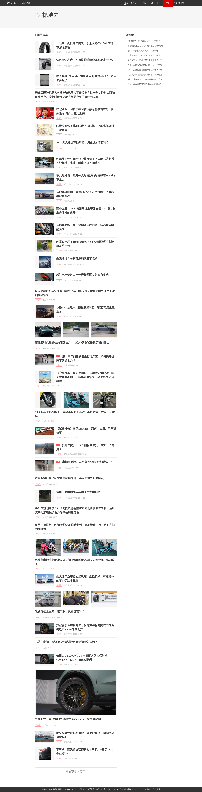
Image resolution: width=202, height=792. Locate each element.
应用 (16, 3)
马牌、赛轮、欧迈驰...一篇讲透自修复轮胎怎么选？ (66, 641)
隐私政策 (115, 789)
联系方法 (91, 789)
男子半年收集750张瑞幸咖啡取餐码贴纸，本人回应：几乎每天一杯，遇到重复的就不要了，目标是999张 (147, 84)
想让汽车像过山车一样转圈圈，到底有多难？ (83, 274)
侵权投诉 (156, 789)
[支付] (152, 3)
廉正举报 (148, 789)
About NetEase (72, 789)
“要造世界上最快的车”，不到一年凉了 (144, 41)
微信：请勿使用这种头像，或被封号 (143, 51)
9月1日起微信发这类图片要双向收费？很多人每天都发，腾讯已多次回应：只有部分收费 (147, 70)
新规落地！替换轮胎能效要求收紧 (77, 258)
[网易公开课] (134, 3)
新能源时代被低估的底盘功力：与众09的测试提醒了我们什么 (72, 342)
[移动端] (126, 3)
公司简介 (82, 789)
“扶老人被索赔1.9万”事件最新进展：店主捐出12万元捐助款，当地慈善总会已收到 (147, 79)
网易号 (59, 52)
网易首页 (8, 3)
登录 (167, 3)
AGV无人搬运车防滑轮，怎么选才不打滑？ (82, 142)
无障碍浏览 (25, 3)
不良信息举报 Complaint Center (131, 789)
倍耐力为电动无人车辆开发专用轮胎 (78, 491)
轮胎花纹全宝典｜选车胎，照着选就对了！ (61, 611)
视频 (59, 365)
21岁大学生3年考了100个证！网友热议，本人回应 (147, 55)
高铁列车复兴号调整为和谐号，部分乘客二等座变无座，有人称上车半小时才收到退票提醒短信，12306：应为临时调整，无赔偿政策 (147, 65)
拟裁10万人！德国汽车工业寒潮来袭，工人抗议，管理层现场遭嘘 (147, 60)
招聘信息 (99, 789)
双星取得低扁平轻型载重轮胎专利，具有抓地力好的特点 (69, 478)
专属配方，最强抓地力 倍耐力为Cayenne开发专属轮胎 (68, 719)
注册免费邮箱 (179, 3)
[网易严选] (144, 3)
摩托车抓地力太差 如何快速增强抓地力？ (87, 461)
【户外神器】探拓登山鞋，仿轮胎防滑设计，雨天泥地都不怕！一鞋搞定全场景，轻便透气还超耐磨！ (85, 377)
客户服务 (107, 789)
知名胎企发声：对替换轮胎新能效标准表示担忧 (85, 59)
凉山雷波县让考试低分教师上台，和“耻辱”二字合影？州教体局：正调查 (147, 46)
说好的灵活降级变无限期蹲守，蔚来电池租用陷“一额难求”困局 (147, 75)
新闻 (38, 648)
